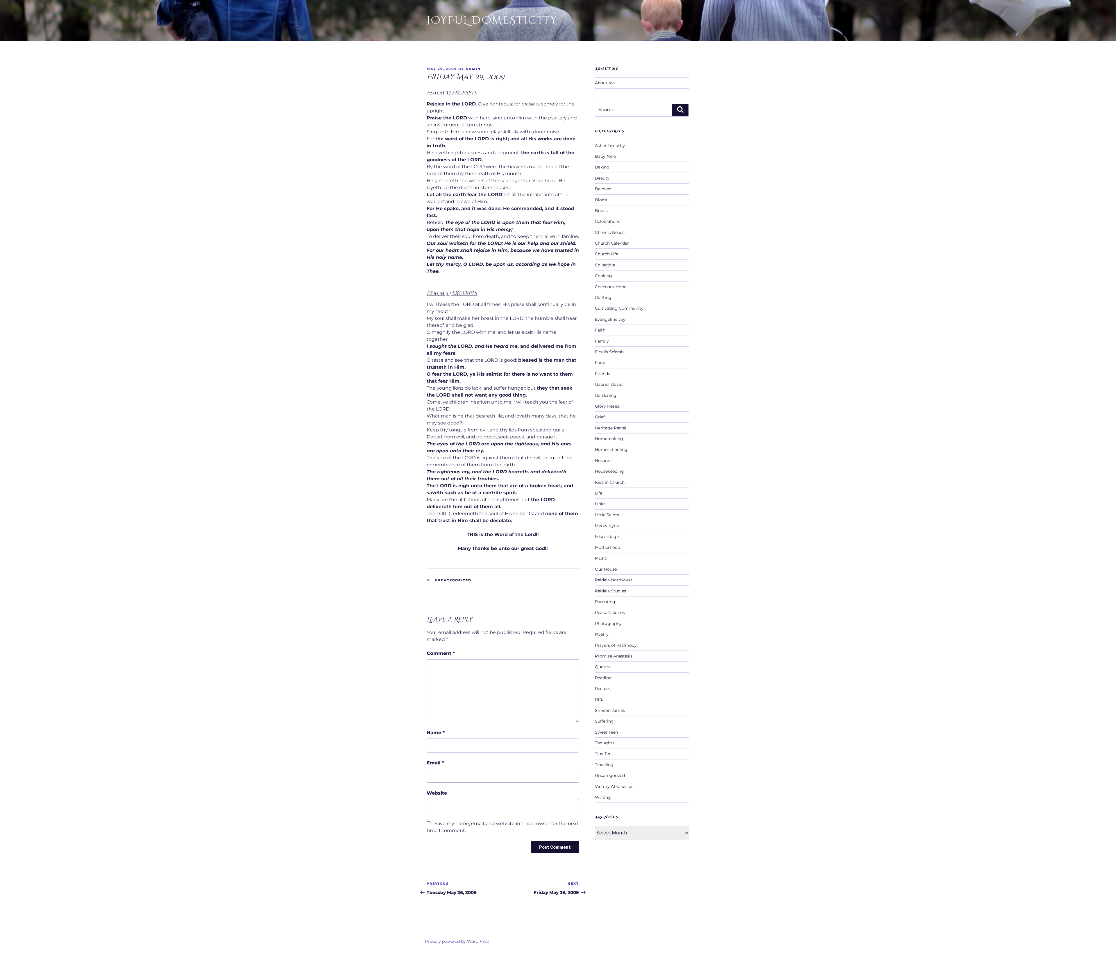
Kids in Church (610, 482)
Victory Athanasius (614, 786)
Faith (600, 330)
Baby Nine (605, 156)
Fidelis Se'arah (609, 351)
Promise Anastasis (613, 656)
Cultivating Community (619, 308)
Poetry (602, 634)
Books (601, 210)
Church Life (606, 254)
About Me (605, 82)
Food (600, 362)
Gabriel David (609, 384)
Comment (441, 653)
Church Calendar (612, 243)
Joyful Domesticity (492, 20)
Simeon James (610, 710)
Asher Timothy (610, 145)
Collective (605, 265)
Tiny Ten (603, 753)
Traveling (604, 764)
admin (473, 69)
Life (598, 493)
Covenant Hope (610, 286)
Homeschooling (611, 449)
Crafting (603, 297)
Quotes (602, 666)
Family (602, 341)
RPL (599, 699)
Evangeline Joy (610, 319)
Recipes (603, 688)
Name (436, 732)
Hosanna (604, 460)
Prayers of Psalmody (616, 645)
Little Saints (607, 514)
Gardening (605, 395)
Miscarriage (607, 536)
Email (435, 763)
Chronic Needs (610, 232)
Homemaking (609, 438)
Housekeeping (609, 471)
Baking (602, 167)
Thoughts (604, 743)
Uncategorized (453, 580)
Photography (608, 623)
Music (601, 558)
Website (437, 793)
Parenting (605, 601)
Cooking (603, 275)
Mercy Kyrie (607, 525)
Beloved (603, 188)
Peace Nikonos (610, 612)
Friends (602, 373)
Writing (603, 797)
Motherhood (607, 547)
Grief (600, 417)
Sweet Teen (606, 732)
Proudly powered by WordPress (457, 941)
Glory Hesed (607, 406)
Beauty (602, 178)
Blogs (601, 200)
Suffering (604, 721)
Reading (603, 677)
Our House (606, 569)
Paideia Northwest (613, 580)
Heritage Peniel (610, 428)
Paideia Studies (610, 591)
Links (600, 503)
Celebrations (607, 221)
